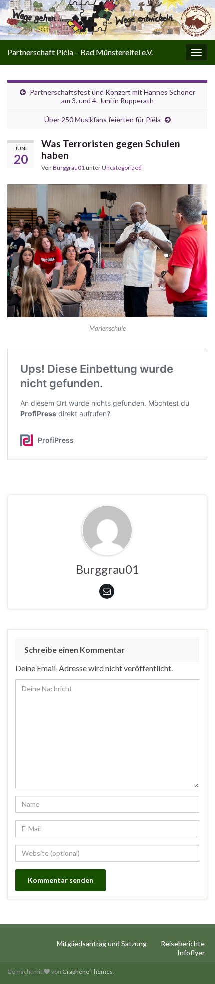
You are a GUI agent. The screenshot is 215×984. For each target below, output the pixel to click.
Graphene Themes (87, 972)
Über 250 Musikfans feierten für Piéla (102, 120)
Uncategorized (122, 168)
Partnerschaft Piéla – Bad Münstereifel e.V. (80, 52)
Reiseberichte (183, 944)
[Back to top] (192, 961)
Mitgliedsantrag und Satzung (102, 944)
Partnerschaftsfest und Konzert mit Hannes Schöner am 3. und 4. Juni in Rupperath (113, 96)
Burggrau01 (69, 168)
